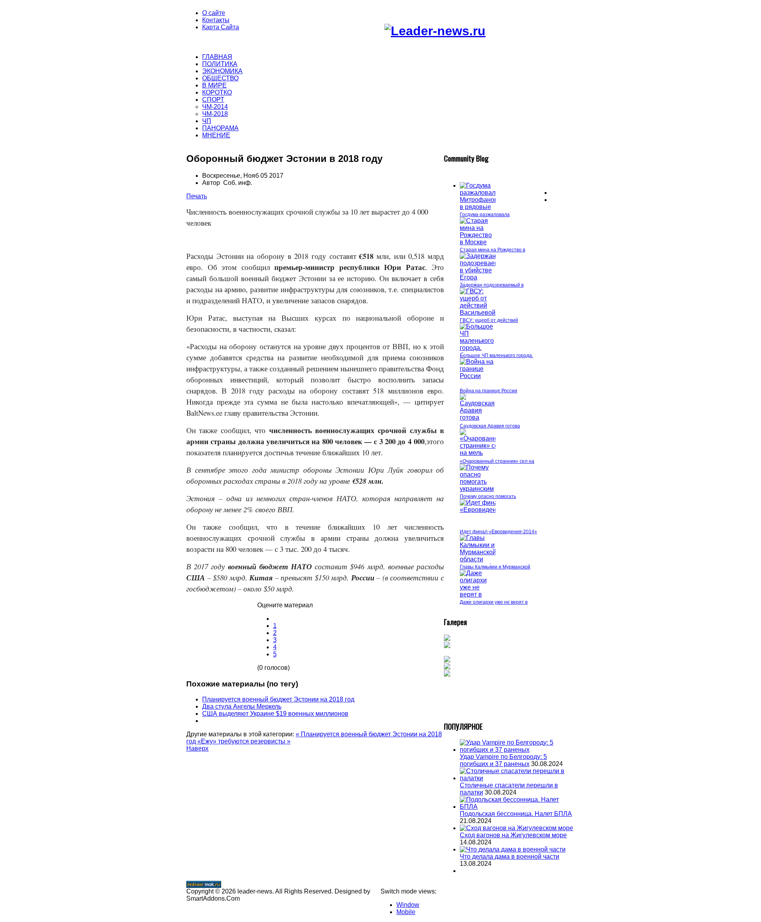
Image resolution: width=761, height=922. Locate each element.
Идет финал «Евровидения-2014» (498, 531)
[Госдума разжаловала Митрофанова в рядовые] (480, 206)
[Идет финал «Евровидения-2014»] (491, 509)
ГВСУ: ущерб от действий (489, 320)
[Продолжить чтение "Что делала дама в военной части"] (513, 849)
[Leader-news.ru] (435, 31)
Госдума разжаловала (485, 214)
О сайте (213, 13)
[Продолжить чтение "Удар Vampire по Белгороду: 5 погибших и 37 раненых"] (517, 749)
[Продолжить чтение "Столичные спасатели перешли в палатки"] (517, 778)
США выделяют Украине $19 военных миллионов (275, 713)
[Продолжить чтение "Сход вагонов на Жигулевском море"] (516, 828)
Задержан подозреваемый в (492, 285)
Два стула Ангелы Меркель (241, 706)
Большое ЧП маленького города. (496, 355)
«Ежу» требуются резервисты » (244, 741)
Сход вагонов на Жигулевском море (513, 835)
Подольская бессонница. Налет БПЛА (516, 813)
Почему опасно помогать (488, 496)
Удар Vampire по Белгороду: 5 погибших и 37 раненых (503, 760)
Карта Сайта (220, 27)
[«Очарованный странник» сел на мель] (482, 452)
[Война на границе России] (477, 376)
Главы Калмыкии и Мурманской (495, 567)
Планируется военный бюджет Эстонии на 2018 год (278, 699)
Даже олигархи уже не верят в (494, 602)
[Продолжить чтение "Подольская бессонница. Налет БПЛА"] (517, 806)
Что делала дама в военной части (509, 856)
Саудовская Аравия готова (490, 426)
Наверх (197, 748)
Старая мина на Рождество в (492, 250)
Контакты (215, 20)
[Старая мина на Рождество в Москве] (477, 242)
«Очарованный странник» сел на (497, 461)
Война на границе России (488, 391)
